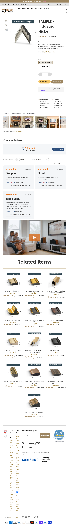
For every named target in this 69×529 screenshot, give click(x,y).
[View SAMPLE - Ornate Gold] (13, 309)
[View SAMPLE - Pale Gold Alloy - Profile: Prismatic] (56, 280)
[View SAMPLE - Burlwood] (56, 309)
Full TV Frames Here (49, 52)
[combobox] (26, 159)
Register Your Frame (11, 506)
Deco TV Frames (13, 517)
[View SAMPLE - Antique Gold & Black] (34, 309)
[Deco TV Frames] (8, 11)
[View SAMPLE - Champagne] (13, 280)
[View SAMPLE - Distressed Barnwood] (56, 370)
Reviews (40, 8)
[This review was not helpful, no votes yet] (29, 185)
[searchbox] (9, 159)
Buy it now (57, 81)
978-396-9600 (22, 4)
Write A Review (58, 149)
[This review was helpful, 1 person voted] (57, 185)
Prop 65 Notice (18, 131)
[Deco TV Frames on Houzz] (16, 4)
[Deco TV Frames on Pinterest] (8, 4)
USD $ (49, 4)
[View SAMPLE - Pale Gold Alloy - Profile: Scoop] (34, 340)
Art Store (34, 8)
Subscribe (45, 436)
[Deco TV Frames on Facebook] (11, 4)
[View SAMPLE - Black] (56, 340)
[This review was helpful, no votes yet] (26, 185)
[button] (5, 122)
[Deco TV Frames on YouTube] (5, 4)
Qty (39, 71)
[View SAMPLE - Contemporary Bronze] (34, 370)
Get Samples (27, 13)
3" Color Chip (44, 66)
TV (28, 8)
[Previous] (10, 32)
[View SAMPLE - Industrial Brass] (13, 370)
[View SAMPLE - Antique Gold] (34, 280)
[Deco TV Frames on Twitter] (14, 4)
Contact (40, 13)
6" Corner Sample (45, 62)
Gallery (46, 8)
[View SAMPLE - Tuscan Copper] (34, 401)
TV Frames (21, 8)
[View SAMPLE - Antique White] (13, 340)
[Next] (35, 32)
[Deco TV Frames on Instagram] (3, 4)
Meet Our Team (11, 492)
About (34, 13)
